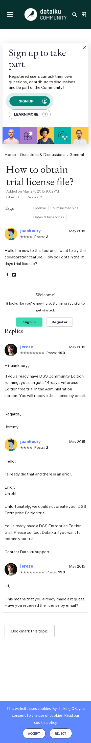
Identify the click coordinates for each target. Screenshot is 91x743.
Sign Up (25, 101)
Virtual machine (66, 208)
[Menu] (9, 14)
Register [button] (60, 322)
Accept (34, 733)
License (39, 208)
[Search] (74, 14)
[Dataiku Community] (46, 14)
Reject (60, 733)
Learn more (26, 114)
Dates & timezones (48, 217)
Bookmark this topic (29, 630)
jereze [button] (26, 346)
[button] (84, 47)
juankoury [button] (30, 230)
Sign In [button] (29, 322)
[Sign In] (83, 14)
